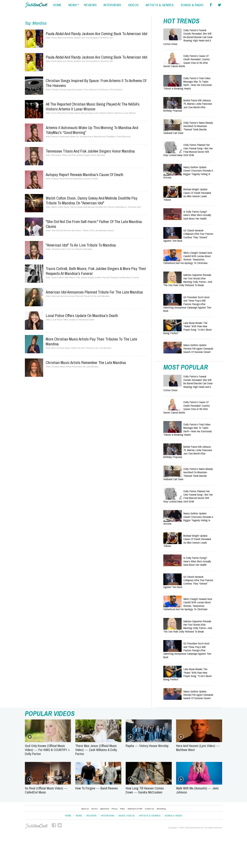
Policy (122, 808)
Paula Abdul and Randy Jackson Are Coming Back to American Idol (96, 33)
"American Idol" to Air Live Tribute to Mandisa (81, 245)
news (72, 5)
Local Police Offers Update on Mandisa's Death (82, 315)
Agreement (104, 808)
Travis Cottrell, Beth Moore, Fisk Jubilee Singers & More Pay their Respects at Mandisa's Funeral (96, 271)
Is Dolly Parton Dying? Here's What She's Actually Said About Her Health (197, 215)
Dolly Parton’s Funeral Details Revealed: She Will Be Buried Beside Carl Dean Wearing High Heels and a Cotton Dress (188, 37)
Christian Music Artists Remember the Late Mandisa (86, 362)
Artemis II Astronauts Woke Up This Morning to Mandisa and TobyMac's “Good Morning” (92, 130)
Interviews (107, 815)
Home (68, 815)
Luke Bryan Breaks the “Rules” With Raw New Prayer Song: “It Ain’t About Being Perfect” (187, 328)
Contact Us (149, 808)
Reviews (91, 815)
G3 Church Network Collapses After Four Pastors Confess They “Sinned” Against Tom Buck (188, 235)
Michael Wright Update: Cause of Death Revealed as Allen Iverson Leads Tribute (187, 194)
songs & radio (192, 5)
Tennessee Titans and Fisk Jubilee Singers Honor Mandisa (90, 151)
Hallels (36, 5)
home (57, 5)
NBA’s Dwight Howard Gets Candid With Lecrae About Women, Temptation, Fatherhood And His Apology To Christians (187, 258)
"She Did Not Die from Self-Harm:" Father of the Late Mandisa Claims (94, 224)
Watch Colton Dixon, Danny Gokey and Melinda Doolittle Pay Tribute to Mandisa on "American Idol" (91, 200)
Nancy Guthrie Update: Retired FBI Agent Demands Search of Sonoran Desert (198, 348)
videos (133, 5)
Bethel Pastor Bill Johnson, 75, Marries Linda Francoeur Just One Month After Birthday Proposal (187, 105)
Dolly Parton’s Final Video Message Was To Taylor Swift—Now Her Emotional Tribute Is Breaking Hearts (187, 83)
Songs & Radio (173, 815)
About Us (85, 808)
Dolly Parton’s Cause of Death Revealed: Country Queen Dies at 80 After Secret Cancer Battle (186, 61)
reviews (90, 5)
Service (94, 808)
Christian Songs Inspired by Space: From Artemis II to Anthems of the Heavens (96, 83)
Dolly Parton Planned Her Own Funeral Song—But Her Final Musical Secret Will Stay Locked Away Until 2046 (188, 150)
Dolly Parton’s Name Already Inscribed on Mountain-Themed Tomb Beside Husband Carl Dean (188, 128)
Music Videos (127, 815)
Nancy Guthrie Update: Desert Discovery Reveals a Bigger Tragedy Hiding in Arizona (188, 172)
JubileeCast (36, 826)
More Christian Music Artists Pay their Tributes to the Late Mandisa (91, 341)
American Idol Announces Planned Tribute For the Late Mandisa (94, 292)
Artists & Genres (149, 815)
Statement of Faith (135, 808)
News (79, 815)
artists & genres (160, 5)
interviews (112, 5)
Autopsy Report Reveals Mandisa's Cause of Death (84, 174)
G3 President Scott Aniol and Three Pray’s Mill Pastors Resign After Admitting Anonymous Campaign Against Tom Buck (187, 304)
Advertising (161, 808)
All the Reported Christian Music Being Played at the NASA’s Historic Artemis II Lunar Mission (92, 106)
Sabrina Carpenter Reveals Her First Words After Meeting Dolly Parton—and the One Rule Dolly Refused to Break (187, 280)
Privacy (115, 808)
